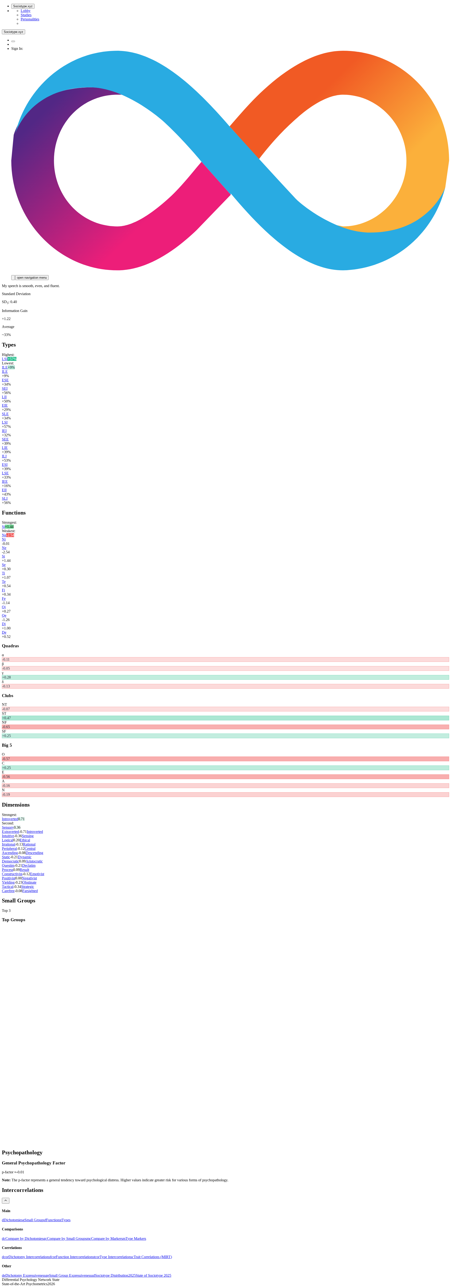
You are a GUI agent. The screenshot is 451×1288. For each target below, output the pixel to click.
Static (6, 857)
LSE (5, 473)
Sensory (8, 827)
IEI (4, 431)
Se (4, 565)
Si (3, 527)
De (4, 632)
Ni (4, 539)
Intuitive (8, 836)
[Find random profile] (13, 41)
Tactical (7, 887)
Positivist (8, 878)
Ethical (25, 840)
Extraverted (10, 832)
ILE (5, 367)
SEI (5, 388)
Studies (26, 15)
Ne (4, 535)
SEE (5, 439)
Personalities (30, 19)
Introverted (10, 819)
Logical (7, 840)
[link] (12, 1220)
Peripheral (9, 849)
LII (4, 397)
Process (7, 870)
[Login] (13, 277)
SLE (5, 414)
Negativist (29, 878)
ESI (5, 465)
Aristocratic (34, 861)
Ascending (10, 853)
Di (4, 624)
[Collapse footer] (5, 1201)
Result (24, 870)
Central (30, 849)
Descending (34, 853)
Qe (4, 615)
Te (4, 582)
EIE (5, 405)
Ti (3, 573)
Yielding (8, 882)
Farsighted (30, 891)
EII (4, 490)
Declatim (28, 865)
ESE (5, 380)
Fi (3, 590)
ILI (4, 456)
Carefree (8, 891)
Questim (8, 865)
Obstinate (29, 882)
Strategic (27, 887)
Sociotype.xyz (23, 6)
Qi (4, 607)
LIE (5, 448)
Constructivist (12, 874)
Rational (29, 844)
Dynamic (24, 857)
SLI (5, 498)
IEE (5, 482)
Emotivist (37, 874)
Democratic (10, 861)
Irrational (8, 844)
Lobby (26, 11)
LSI (5, 359)
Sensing (28, 836)
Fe (4, 599)
